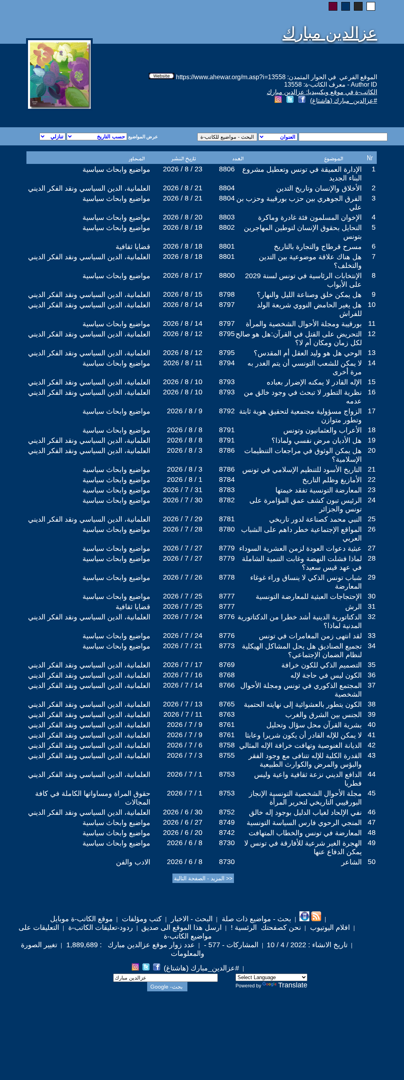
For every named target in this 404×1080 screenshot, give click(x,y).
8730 (227, 843)
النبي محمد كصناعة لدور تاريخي (315, 519)
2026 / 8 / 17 (182, 275)
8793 (227, 382)
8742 (227, 832)
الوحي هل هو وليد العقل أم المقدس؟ (308, 353)
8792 (227, 411)
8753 (227, 774)
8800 (227, 275)
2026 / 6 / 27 (182, 822)
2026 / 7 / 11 (182, 714)
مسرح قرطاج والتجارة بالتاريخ (318, 247)
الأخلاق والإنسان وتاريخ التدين (319, 188)
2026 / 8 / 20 (182, 217)
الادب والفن (133, 862)
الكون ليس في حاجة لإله (326, 675)
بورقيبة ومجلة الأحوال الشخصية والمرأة (304, 324)
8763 (227, 714)
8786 (227, 450)
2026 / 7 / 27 (182, 548)
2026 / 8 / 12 (182, 334)
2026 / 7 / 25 (182, 596)
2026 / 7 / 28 (182, 529)
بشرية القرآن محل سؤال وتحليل (314, 725)
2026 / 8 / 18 (182, 246)
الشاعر (351, 862)
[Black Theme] (358, 6)
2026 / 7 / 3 (184, 755)
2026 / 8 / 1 (184, 479)
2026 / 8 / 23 (182, 169)
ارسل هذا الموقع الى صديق (181, 927)
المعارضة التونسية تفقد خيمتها (318, 490)
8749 (227, 822)
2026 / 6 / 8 (184, 843)
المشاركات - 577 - (230, 945)
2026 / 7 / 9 (184, 725)
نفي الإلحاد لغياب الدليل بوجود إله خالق (305, 812)
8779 (227, 548)
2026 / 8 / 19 (182, 227)
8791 (227, 430)
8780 (227, 529)
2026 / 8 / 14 (182, 305)
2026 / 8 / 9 (184, 411)
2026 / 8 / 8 (184, 430)
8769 (227, 665)
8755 (227, 755)
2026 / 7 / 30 (182, 500)
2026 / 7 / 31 (182, 490)
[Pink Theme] (333, 6)
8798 (227, 294)
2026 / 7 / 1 (184, 774)
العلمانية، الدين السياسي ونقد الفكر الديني (89, 188)
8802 (227, 227)
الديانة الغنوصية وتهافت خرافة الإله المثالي (300, 745)
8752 (227, 812)
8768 (227, 675)
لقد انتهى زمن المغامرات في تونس (310, 636)
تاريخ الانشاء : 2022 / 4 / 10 (307, 945)
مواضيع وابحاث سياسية (116, 169)
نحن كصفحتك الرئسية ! (265, 927)
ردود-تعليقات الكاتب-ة (99, 927)
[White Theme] (371, 6)
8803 (227, 217)
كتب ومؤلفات (141, 919)
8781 (227, 519)
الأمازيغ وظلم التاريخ (332, 480)
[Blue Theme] (345, 6)
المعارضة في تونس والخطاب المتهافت (305, 833)
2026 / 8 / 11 (182, 363)
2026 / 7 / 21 (182, 646)
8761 (227, 725)
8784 (227, 479)
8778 (227, 577)
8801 (227, 246)
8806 (227, 169)
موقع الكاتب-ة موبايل (81, 919)
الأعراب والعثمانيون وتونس (322, 430)
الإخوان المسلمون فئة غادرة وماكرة (310, 217)
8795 (227, 334)
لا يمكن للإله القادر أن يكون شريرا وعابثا (303, 735)
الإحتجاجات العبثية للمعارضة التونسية (309, 596)
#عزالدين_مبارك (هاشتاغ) (343, 100)
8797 (227, 305)
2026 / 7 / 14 (182, 685)
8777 (227, 596)
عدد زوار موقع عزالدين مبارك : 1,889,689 (129, 945)
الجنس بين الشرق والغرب (323, 715)
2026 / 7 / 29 (182, 519)
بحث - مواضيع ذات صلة (255, 919)
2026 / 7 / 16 (182, 675)
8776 (227, 617)
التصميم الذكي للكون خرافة (321, 665)
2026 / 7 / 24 (182, 617)
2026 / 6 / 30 (182, 812)
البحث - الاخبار (191, 919)
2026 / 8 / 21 (182, 188)
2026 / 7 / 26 (182, 577)
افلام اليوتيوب (329, 927)
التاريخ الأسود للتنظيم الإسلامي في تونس (302, 470)
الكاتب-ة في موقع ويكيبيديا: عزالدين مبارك (322, 92)
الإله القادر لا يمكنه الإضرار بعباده (314, 382)
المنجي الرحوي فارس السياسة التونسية (304, 823)
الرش (353, 607)
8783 (227, 490)
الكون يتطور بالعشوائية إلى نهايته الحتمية (303, 704)
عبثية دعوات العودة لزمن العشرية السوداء (300, 548)
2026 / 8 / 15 (182, 294)
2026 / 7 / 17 (182, 665)
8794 (227, 363)
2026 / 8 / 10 (182, 382)
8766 (227, 685)
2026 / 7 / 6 (184, 745)
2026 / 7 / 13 (182, 704)
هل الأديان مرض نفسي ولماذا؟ (316, 440)
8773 (227, 646)
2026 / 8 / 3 (184, 450)
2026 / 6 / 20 (182, 832)
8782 (227, 500)
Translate (292, 985)
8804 (227, 188)
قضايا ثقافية (133, 247)
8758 (227, 745)
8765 (227, 704)
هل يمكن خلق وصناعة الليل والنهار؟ (309, 295)
